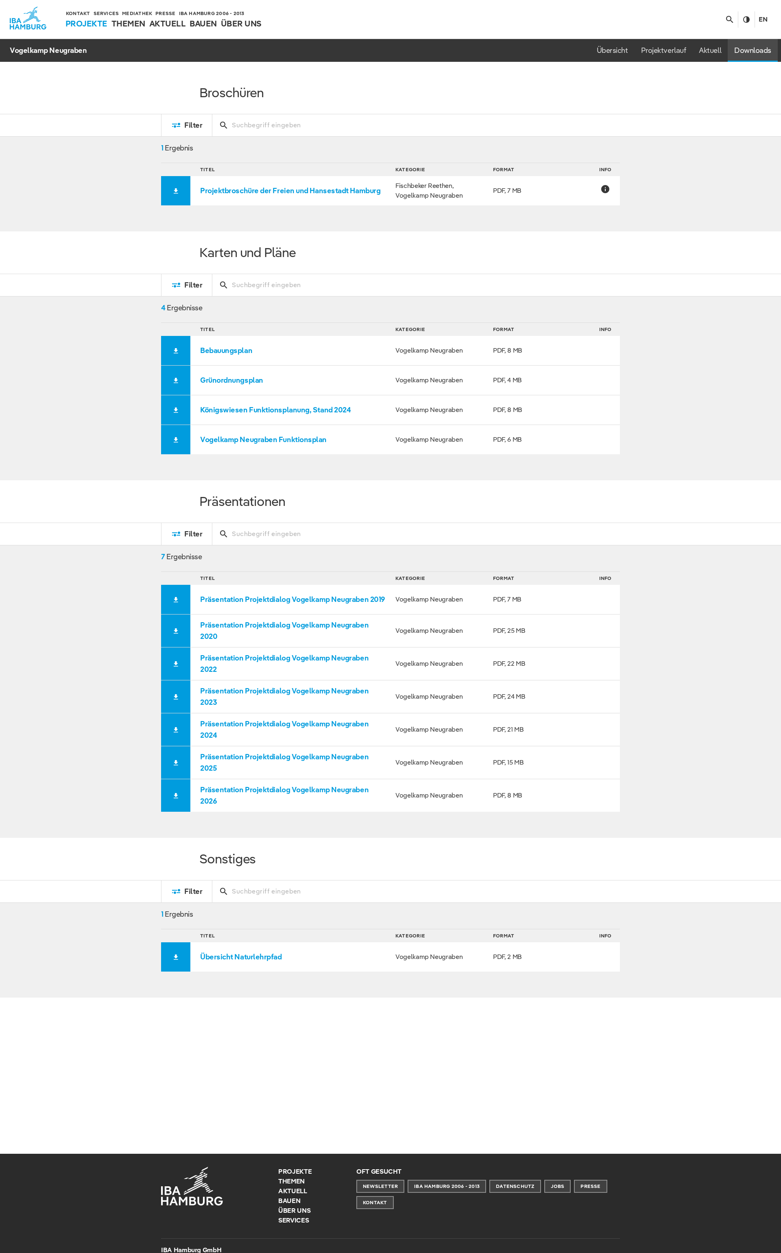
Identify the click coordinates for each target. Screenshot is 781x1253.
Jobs (558, 1186)
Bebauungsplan (226, 350)
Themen (291, 1181)
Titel (207, 169)
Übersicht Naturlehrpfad (241, 956)
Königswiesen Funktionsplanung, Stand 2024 (275, 409)
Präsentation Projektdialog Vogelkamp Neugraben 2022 (284, 663)
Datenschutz (515, 1186)
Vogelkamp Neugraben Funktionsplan (263, 439)
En (763, 19)
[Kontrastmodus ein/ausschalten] (746, 19)
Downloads (752, 50)
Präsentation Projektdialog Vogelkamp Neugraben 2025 (284, 762)
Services (293, 1220)
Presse (590, 1186)
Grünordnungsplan (231, 380)
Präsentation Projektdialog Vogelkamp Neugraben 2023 (284, 696)
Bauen (289, 1200)
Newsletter (380, 1186)
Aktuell (710, 50)
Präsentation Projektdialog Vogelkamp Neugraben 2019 (292, 599)
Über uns (294, 1210)
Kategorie (410, 169)
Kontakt (375, 1202)
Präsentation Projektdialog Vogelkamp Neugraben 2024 (284, 729)
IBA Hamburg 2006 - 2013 (447, 1186)
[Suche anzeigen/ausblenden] (729, 19)
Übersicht (612, 50)
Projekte (295, 1171)
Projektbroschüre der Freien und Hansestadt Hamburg (290, 190)
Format (503, 169)
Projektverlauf (663, 50)
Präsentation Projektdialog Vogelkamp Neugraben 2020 (284, 630)
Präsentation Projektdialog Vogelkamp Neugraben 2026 (284, 795)
